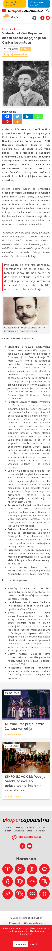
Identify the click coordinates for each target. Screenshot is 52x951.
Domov (5, 29)
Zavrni (33, 944)
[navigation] (26, 11)
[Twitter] (17, 116)
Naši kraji (19, 827)
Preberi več (26, 934)
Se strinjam (20, 944)
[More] (17, 121)
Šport (8, 830)
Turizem (41, 827)
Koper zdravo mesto (37, 4)
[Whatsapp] (38, 116)
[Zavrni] (48, 937)
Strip (29, 830)
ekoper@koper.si (30, 837)
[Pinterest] (7, 121)
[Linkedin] (28, 116)
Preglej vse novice (15, 54)
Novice (7, 827)
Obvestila (19, 830)
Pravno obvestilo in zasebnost (26, 923)
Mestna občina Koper (13, 4)
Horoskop (40, 830)
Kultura (15, 29)
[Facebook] (7, 116)
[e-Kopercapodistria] (25, 11)
